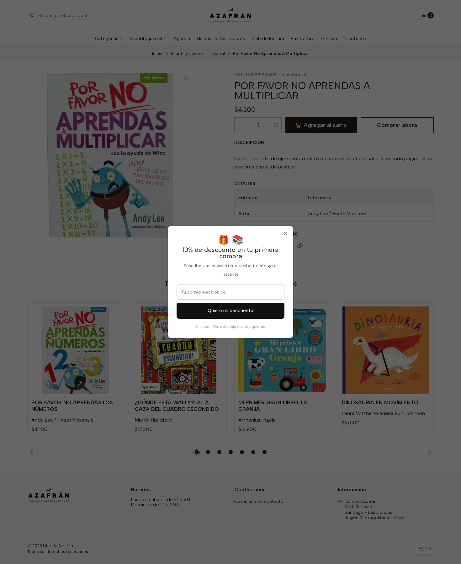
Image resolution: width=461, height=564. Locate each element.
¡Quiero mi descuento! (230, 310)
